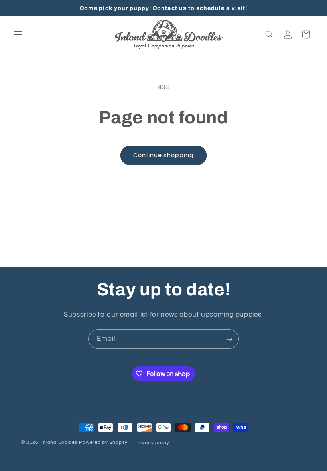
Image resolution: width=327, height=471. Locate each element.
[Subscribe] (229, 339)
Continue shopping (163, 155)
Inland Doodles (59, 442)
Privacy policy (152, 443)
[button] (17, 34)
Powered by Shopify (103, 442)
